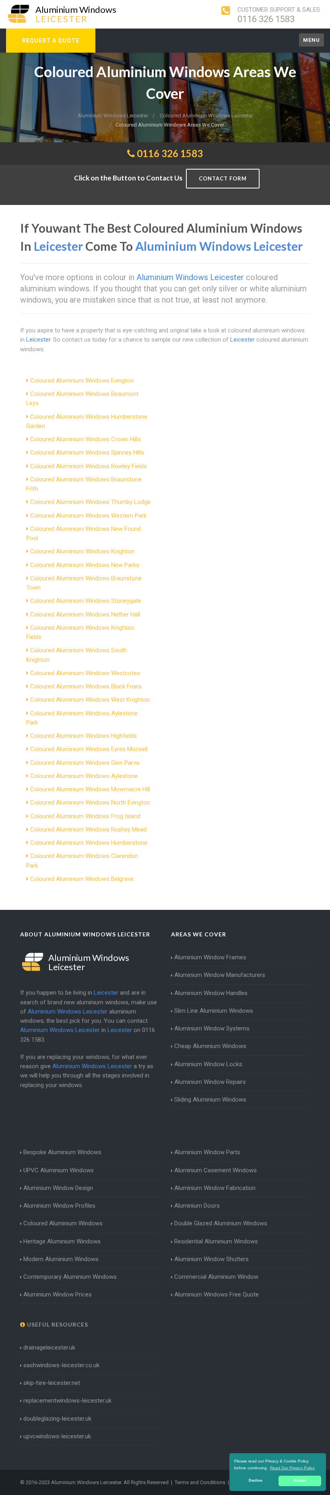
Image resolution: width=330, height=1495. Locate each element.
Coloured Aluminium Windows (63, 1223)
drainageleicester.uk (49, 1347)
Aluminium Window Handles (211, 993)
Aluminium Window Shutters (211, 1259)
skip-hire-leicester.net (51, 1382)
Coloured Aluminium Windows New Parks (84, 565)
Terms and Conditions (200, 1482)
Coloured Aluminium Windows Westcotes (85, 673)
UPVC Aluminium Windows (58, 1170)
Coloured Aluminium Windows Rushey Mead (88, 829)
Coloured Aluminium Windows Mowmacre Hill (90, 789)
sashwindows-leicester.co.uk (61, 1365)
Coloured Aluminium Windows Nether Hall (85, 614)
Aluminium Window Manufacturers (219, 975)
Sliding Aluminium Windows (210, 1099)
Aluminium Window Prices (57, 1294)
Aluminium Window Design (58, 1188)
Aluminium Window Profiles (59, 1205)
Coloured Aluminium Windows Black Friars (86, 686)
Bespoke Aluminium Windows (62, 1152)
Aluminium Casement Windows (215, 1170)
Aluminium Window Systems (212, 1028)
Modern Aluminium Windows (61, 1259)
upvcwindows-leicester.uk (57, 1436)
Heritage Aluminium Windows (62, 1241)
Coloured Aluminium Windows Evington (82, 380)
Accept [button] (300, 1481)
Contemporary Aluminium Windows (70, 1276)
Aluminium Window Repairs (210, 1081)
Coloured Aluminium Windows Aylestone (84, 776)
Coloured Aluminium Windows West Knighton (90, 699)
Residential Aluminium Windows (216, 1241)
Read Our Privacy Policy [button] (292, 1468)
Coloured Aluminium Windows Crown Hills (85, 439)
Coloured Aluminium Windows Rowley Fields (88, 466)
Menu (311, 40)
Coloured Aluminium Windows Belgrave (82, 879)
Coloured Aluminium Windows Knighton (82, 551)
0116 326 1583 (266, 19)
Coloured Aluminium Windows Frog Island (85, 816)
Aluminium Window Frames (210, 957)
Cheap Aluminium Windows (210, 1046)
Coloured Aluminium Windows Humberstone (88, 842)
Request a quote (50, 40)
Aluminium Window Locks (208, 1064)
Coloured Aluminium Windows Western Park (88, 515)
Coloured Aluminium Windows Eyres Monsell (89, 749)
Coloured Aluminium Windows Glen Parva (84, 762)
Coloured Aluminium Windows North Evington (90, 802)
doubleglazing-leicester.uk (57, 1418)
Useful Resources (56, 1324)
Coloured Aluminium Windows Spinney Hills (87, 452)
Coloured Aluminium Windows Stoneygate (85, 600)
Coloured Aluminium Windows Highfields (83, 735)
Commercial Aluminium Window (216, 1276)
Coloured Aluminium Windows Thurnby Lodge (90, 502)
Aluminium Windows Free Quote (216, 1294)
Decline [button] (255, 1481)
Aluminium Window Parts (207, 1152)
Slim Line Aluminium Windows (213, 1010)
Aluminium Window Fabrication (215, 1188)
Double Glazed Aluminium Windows (220, 1223)
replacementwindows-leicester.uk (67, 1400)
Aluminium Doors (197, 1205)
